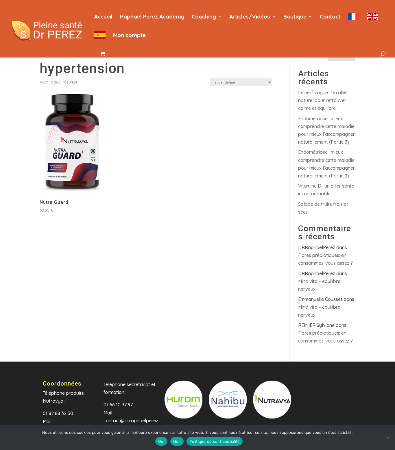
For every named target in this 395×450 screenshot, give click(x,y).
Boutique (295, 17)
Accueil (103, 17)
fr (353, 20)
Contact (330, 17)
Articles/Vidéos (249, 17)
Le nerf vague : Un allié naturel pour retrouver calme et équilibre (322, 100)
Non (177, 441)
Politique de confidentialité (214, 441)
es (100, 38)
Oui (161, 441)
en (372, 20)
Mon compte (129, 35)
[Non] (388, 437)
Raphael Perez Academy (152, 17)
